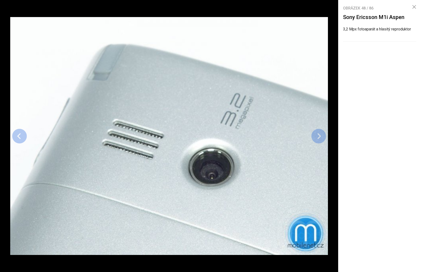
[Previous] (19, 136)
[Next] (318, 136)
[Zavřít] (414, 7)
